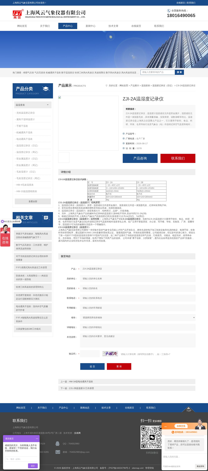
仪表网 (77, 433)
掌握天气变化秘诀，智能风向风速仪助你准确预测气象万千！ (32, 235)
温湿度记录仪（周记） (27, 152)
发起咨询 (200, 466)
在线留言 (180, 3)
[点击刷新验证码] (110, 353)
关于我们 (45, 26)
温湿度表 (20, 105)
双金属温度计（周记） (27, 165)
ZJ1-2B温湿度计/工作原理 (81, 388)
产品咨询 (140, 158)
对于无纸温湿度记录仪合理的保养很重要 (32, 258)
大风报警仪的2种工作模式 (28, 329)
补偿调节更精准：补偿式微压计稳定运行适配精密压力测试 (32, 297)
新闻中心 (90, 26)
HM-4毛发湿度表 (24, 184)
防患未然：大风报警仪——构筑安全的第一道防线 (32, 277)
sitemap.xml (137, 468)
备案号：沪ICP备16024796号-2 (115, 468)
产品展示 (134, 85)
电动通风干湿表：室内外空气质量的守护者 (32, 308)
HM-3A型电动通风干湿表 (81, 381)
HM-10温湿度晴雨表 (26, 191)
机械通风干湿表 (24, 132)
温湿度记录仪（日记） (27, 145)
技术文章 (113, 26)
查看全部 (33, 201)
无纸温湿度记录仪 (25, 113)
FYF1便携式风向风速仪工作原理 (31, 267)
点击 (47, 104)
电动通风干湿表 (24, 139)
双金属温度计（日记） (27, 158)
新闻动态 (84, 407)
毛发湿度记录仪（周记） (29, 178)
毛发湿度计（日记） (26, 171)
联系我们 (191, 3)
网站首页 (22, 26)
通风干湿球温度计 (25, 119)
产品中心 (68, 26)
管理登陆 (149, 468)
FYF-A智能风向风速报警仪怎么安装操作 (32, 319)
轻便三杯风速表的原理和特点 (30, 287)
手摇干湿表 (22, 126)
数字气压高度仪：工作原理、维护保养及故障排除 (32, 247)
